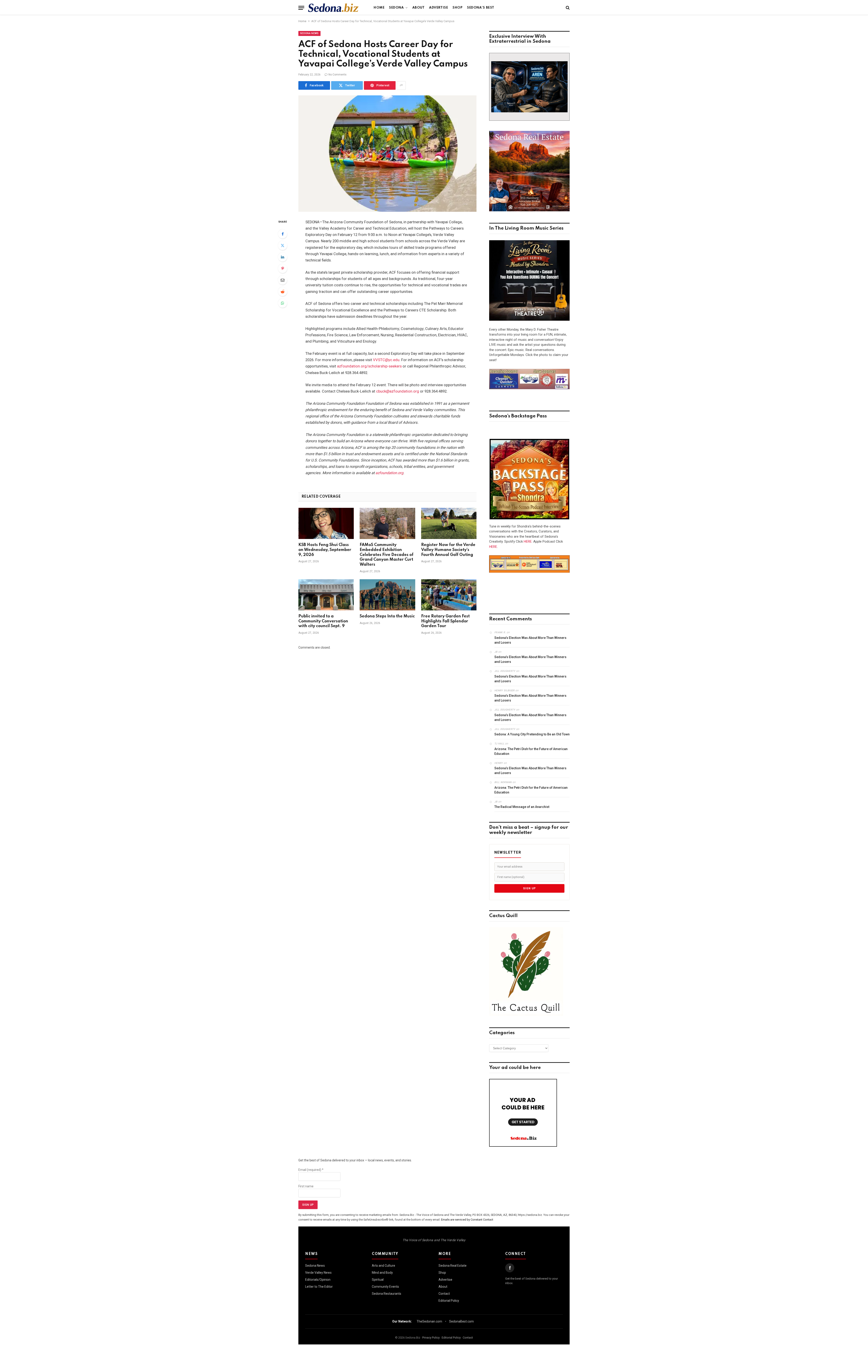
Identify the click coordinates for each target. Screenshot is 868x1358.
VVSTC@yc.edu (386, 360)
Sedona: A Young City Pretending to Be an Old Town (532, 734)
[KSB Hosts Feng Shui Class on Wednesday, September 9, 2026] (326, 523)
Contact (444, 1293)
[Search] (567, 8)
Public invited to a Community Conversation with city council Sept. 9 (323, 621)
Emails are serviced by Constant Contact (467, 1219)
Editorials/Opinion (317, 1279)
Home (379, 7)
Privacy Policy (431, 1337)
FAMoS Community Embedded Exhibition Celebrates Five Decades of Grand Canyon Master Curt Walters (386, 555)
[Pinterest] (282, 268)
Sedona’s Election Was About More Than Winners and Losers (530, 640)
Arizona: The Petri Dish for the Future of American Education (531, 751)
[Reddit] (282, 291)
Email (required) (310, 1170)
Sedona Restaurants (386, 1293)
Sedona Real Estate (453, 1265)
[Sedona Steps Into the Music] (387, 594)
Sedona (396, 7)
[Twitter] (282, 245)
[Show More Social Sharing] (401, 85)
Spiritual (378, 1279)
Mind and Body (382, 1272)
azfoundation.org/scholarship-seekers (369, 366)
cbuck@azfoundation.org (397, 391)
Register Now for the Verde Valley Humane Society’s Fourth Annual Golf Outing (448, 550)
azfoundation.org (389, 473)
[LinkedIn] (282, 256)
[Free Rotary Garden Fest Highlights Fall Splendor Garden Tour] (448, 594)
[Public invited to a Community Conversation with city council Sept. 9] (326, 594)
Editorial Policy (449, 1300)
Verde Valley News (318, 1272)
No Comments (337, 74)
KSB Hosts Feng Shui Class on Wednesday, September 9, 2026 (324, 550)
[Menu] (301, 8)
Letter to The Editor (319, 1286)
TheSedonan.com (429, 1321)
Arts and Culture (383, 1265)
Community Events (385, 1286)
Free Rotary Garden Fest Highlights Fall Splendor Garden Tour (445, 621)
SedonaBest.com (461, 1321)
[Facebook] (282, 233)
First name (306, 1186)
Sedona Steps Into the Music (387, 616)
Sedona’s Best (480, 7)
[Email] (282, 280)
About (418, 7)
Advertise (438, 7)
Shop (457, 7)
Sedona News (309, 33)
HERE (528, 541)
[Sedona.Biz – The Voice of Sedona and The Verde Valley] (333, 7)
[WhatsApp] (282, 303)
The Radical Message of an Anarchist (521, 807)
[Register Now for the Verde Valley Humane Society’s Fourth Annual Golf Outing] (448, 523)
